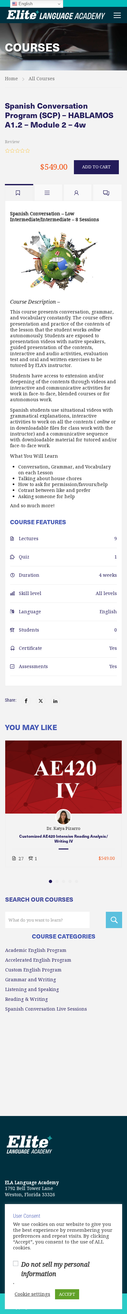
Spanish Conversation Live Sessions (46, 1009)
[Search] (114, 920)
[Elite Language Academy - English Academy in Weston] (56, 15)
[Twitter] (41, 701)
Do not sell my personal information (55, 1269)
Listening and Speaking (32, 989)
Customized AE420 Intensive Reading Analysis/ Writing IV (63, 838)
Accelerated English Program (38, 960)
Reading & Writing (26, 999)
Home (11, 78)
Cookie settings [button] (32, 1294)
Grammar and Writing (30, 979)
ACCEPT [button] (67, 1294)
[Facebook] (26, 701)
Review (12, 142)
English (25, 3)
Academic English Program (35, 950)
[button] (50, 881)
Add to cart (96, 167)
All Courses (42, 78)
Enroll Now (63, 777)
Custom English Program (33, 970)
